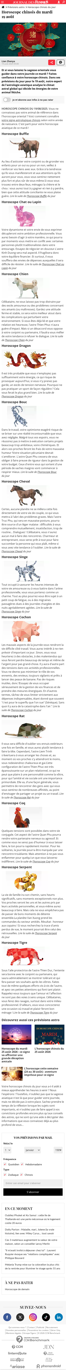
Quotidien (13, 1164)
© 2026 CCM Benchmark (49, 1333)
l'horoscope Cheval (12, 551)
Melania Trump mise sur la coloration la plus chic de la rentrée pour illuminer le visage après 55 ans (32, 1266)
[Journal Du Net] (48, 1347)
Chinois (29, 1174)
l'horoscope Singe (11, 611)
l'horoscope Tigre (39, 1012)
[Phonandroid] (48, 1366)
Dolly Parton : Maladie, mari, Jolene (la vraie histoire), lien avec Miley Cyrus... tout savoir (29, 1231)
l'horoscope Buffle (37, 196)
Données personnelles (16, 1330)
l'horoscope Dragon (12, 396)
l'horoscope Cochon (22, 710)
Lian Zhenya (8, 61)
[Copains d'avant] (17, 1360)
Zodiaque (13, 1174)
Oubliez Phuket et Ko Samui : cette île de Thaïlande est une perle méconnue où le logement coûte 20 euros (32, 1219)
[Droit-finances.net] (48, 1354)
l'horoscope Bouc (47, 472)
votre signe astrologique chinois (21, 120)
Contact (31, 1327)
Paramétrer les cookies (38, 1330)
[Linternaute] (17, 1353)
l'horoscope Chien (15, 340)
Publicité (40, 1327)
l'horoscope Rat (22, 797)
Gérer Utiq (55, 1330)
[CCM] (17, 1347)
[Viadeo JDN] (48, 1360)
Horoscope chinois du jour (42, 7)
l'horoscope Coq (41, 861)
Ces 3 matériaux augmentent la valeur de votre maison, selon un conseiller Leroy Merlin (31, 1242)
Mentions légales (13, 1333)
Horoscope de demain (17, 1289)
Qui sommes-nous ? (17, 1327)
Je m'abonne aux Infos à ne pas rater (32, 99)
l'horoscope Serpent (46, 933)
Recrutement (52, 1327)
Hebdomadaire (33, 1164)
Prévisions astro (16, 7)
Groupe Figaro (29, 1333)
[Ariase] (17, 1366)
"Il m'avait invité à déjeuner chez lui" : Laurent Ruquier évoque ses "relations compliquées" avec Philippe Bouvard (32, 1254)
